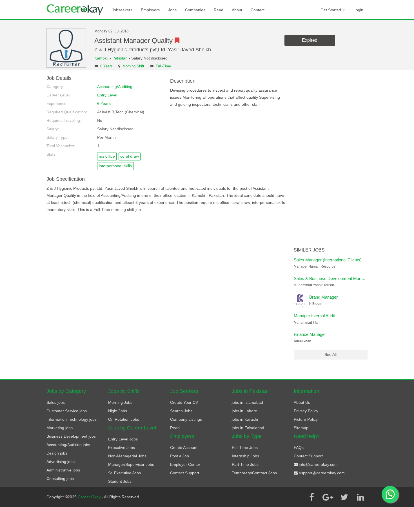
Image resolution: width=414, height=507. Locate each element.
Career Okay (90, 497)
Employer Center (185, 464)
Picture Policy (306, 419)
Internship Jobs (245, 456)
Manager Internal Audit (314, 315)
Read (218, 10)
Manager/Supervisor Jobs (131, 464)
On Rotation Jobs (123, 419)
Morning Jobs (120, 402)
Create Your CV (184, 402)
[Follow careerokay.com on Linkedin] (360, 497)
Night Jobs (117, 411)
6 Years (106, 66)
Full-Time (163, 66)
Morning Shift (133, 66)
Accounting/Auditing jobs (68, 444)
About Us (302, 402)
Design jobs (56, 453)
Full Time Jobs (245, 447)
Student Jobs (120, 481)
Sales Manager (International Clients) (328, 259)
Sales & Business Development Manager (332, 278)
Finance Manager (310, 334)
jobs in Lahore (244, 411)
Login (358, 10)
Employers (150, 10)
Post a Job (179, 456)
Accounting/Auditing (114, 86)
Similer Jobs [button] (309, 250)
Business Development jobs (71, 436)
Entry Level (107, 95)
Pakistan (120, 58)
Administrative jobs (63, 470)
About (237, 10)
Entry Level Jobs (123, 439)
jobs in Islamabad (247, 402)
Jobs (172, 10)
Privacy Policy (306, 411)
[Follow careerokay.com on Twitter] (344, 497)
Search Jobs (181, 411)
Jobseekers (122, 10)
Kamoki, (102, 58)
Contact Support (184, 473)
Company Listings (186, 419)
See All (330, 354)
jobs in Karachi (245, 419)
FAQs (299, 447)
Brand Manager (323, 297)
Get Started (331, 10)
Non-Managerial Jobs (127, 456)
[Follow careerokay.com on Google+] (328, 497)
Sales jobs (55, 402)
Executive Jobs (121, 447)
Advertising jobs (60, 461)
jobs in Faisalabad (248, 428)
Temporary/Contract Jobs (254, 473)
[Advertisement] (331, 160)
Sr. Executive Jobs (124, 473)
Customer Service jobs (66, 411)
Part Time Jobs (245, 464)
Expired (309, 40)
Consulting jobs (60, 478)
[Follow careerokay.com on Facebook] (311, 497)
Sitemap (301, 428)
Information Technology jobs (71, 419)
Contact (257, 10)
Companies (195, 10)
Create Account (183, 447)
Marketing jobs (59, 428)
